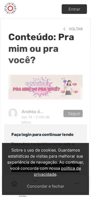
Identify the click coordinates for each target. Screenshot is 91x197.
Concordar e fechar (45, 186)
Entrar (74, 9)
